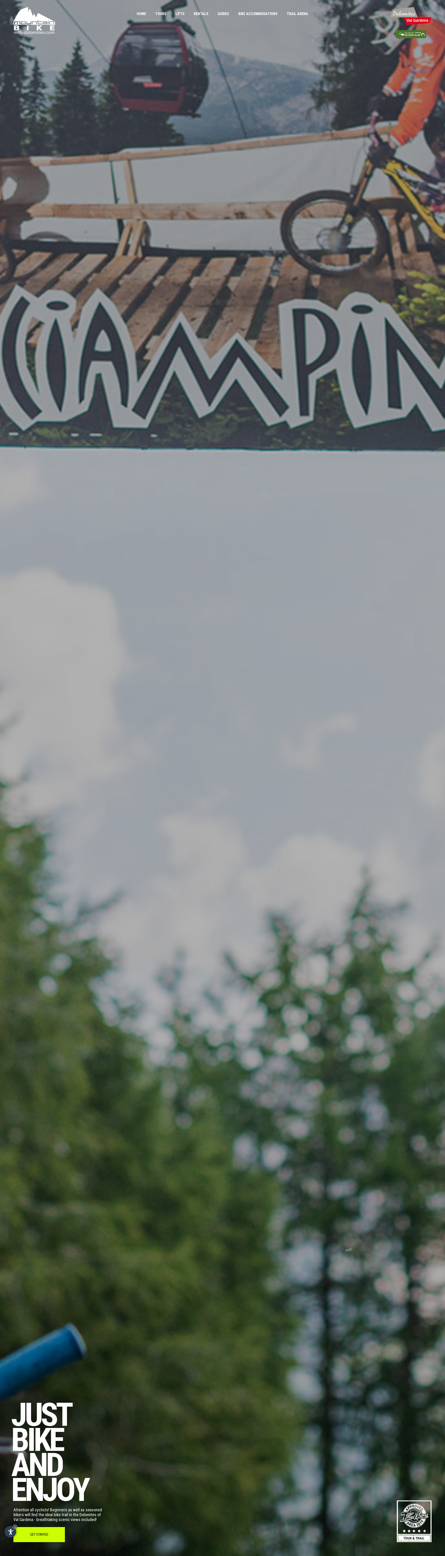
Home (141, 14)
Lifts (179, 14)
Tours (160, 14)
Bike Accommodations (257, 14)
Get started (39, 1534)
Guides (223, 14)
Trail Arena (297, 14)
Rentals (201, 14)
